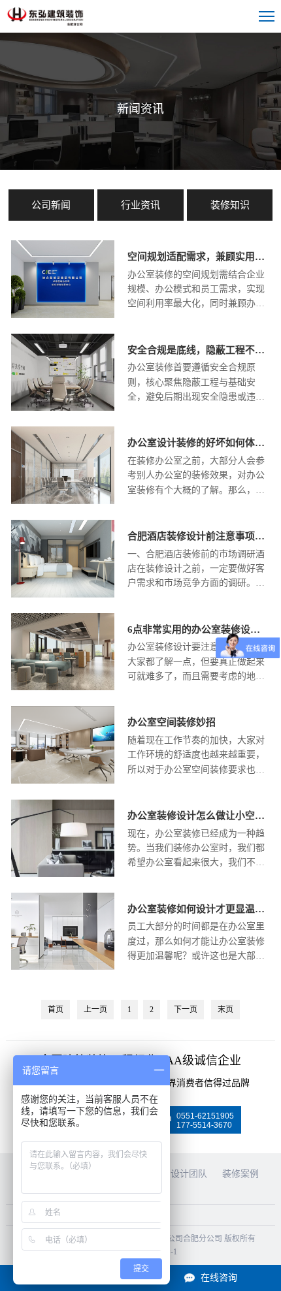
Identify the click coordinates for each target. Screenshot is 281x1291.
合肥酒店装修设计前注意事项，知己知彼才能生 (198, 536)
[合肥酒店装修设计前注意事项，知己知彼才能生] (62, 594)
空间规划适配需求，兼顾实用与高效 (198, 256)
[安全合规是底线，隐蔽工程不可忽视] (62, 408)
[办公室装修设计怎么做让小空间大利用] (62, 874)
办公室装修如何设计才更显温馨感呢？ (198, 909)
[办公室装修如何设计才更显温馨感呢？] (62, 967)
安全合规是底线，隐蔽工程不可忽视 (198, 350)
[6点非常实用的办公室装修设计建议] (62, 687)
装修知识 (230, 205)
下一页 (185, 1009)
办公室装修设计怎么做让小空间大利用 (198, 815)
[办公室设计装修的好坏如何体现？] (62, 501)
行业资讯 (140, 205)
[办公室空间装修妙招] (62, 781)
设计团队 (189, 1174)
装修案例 (240, 1174)
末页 (225, 1009)
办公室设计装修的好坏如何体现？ (198, 443)
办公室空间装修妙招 (171, 722)
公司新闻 (51, 205)
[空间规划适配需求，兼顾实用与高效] (62, 315)
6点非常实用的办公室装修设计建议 (198, 629)
